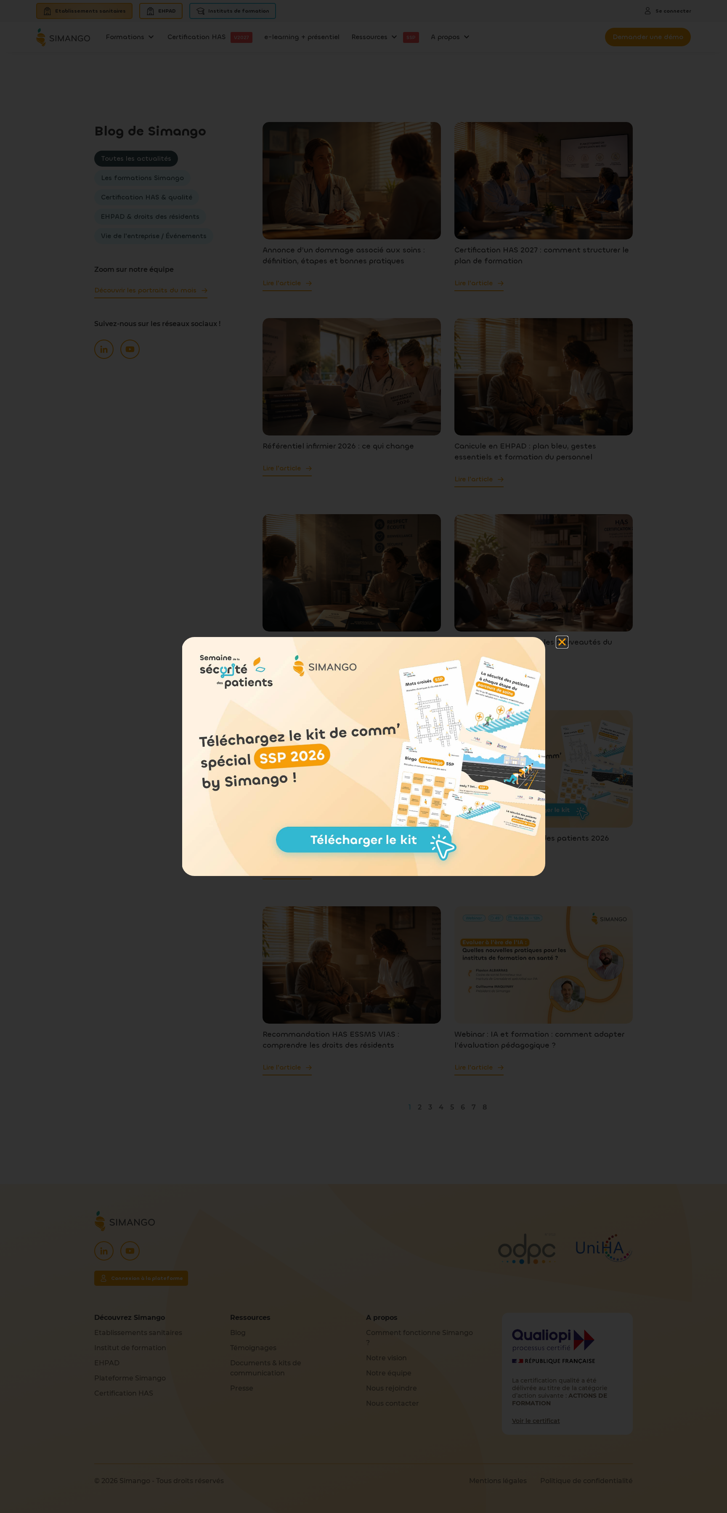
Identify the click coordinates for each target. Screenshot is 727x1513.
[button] (562, 642)
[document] (363, 756)
